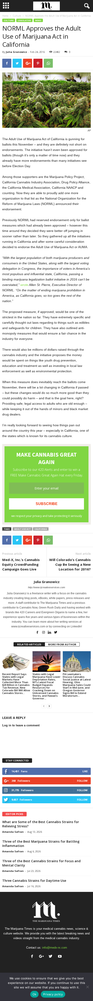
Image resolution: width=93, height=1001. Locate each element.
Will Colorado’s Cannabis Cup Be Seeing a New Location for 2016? (70, 564)
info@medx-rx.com (54, 947)
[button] (86, 6)
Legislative (24, 20)
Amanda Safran (13, 831)
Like (85, 771)
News (38, 20)
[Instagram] (44, 632)
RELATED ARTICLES (29, 644)
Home (5, 15)
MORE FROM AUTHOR (62, 644)
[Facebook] (38, 632)
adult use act (22, 528)
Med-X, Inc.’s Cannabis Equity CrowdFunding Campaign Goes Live (21, 564)
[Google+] (42, 956)
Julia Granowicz (16, 52)
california (41, 528)
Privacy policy (53, 994)
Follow (82, 780)
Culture (17, 15)
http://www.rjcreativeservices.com (46, 587)
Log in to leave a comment (21, 725)
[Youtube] (60, 956)
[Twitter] (55, 632)
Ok (35, 994)
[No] (87, 987)
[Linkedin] (50, 632)
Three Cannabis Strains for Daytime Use (34, 880)
